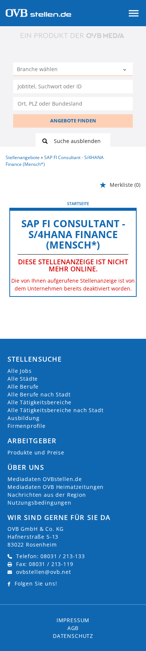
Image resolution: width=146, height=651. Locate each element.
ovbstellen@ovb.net (43, 571)
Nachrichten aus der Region (46, 494)
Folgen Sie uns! (36, 583)
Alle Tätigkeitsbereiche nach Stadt (55, 410)
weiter (128, 203)
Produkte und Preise (35, 452)
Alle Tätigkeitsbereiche (39, 402)
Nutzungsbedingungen (39, 502)
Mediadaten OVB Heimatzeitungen (55, 486)
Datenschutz (73, 635)
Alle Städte (22, 378)
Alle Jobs (19, 370)
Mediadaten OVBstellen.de (44, 479)
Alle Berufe (23, 386)
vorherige (22, 203)
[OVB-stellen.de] (38, 12)
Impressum (73, 620)
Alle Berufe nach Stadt (38, 394)
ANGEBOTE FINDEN (73, 120)
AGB (73, 628)
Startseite (78, 203)
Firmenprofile (26, 425)
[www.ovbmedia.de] (73, 35)
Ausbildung (23, 418)
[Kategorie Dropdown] (125, 70)
